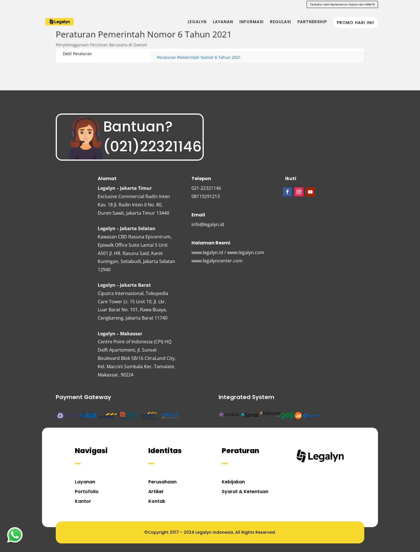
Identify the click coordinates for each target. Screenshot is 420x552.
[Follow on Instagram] (298, 191)
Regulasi (280, 22)
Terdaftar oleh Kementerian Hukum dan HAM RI (342, 4)
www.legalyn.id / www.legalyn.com (227, 252)
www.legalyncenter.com (217, 261)
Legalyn (197, 22)
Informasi (251, 22)
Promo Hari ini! (355, 22)
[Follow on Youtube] (310, 191)
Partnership (312, 22)
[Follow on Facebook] (287, 191)
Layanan (223, 22)
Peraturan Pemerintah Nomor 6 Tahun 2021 (199, 57)
